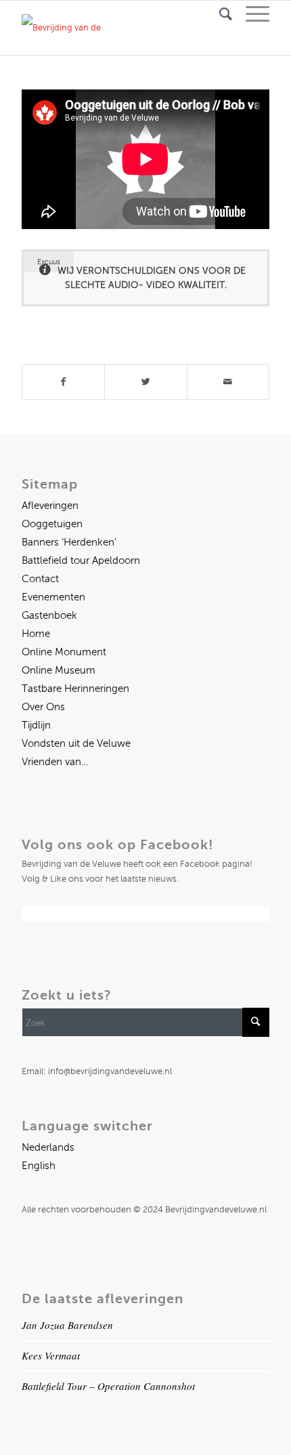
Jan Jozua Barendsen (67, 1325)
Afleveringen (50, 505)
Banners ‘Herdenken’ (69, 542)
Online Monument (64, 652)
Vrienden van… (55, 761)
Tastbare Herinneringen (75, 688)
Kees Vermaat (51, 1355)
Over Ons (43, 706)
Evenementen (53, 597)
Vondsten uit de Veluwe (76, 743)
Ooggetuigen (52, 523)
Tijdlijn (36, 725)
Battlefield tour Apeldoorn (81, 560)
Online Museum (58, 670)
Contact (40, 578)
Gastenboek (49, 615)
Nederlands (48, 1147)
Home (36, 633)
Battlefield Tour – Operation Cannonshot (108, 1386)
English (38, 1165)
